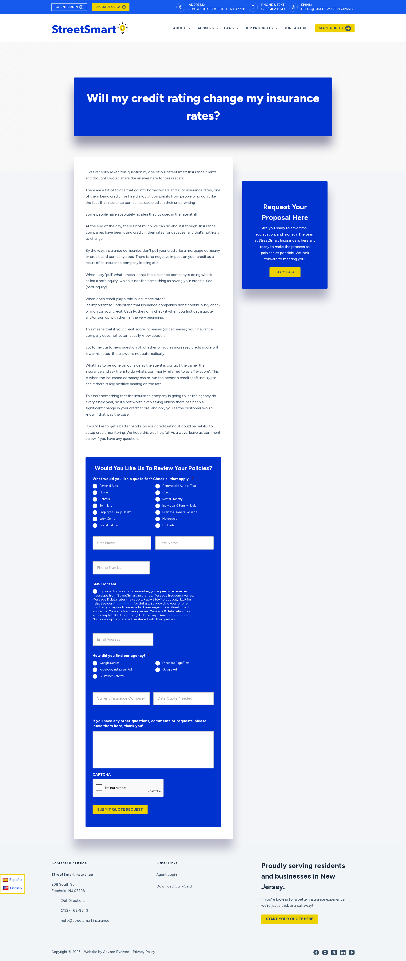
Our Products (258, 28)
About (179, 28)
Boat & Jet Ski (109, 525)
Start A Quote (331, 28)
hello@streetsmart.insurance (328, 9)
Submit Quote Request (120, 809)
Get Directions (73, 900)
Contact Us (295, 28)
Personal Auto (109, 486)
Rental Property (172, 499)
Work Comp (107, 518)
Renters (105, 499)
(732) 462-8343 (273, 9)
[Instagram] (325, 952)
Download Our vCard (174, 886)
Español (16, 879)
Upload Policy (108, 7)
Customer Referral (112, 676)
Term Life (106, 505)
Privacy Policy (123, 603)
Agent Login (166, 874)
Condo (166, 492)
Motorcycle (169, 518)
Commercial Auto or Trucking (181, 486)
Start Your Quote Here (289, 919)
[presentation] (128, 788)
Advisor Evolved (116, 952)
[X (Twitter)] (334, 952)
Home (104, 492)
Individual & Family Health (179, 505)
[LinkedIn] (343, 952)
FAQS (229, 28)
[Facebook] (316, 952)
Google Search (110, 663)
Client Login (66, 7)
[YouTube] (352, 952)
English (16, 888)
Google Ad (169, 669)
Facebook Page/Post (175, 663)
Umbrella (168, 525)
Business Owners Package (179, 512)
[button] (285, 272)
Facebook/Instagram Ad (116, 669)
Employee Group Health (115, 512)
